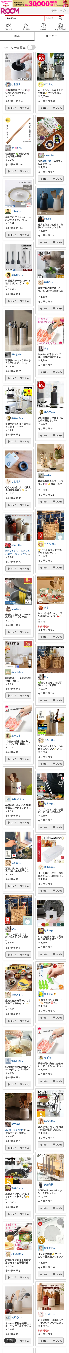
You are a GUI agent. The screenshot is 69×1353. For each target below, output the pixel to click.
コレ (12, 108)
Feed (8, 26)
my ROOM (60, 26)
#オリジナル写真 (14, 1130)
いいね (26, 108)
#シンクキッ (21, 553)
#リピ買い (48, 161)
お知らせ (43, 26)
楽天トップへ (59, 10)
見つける (25, 26)
